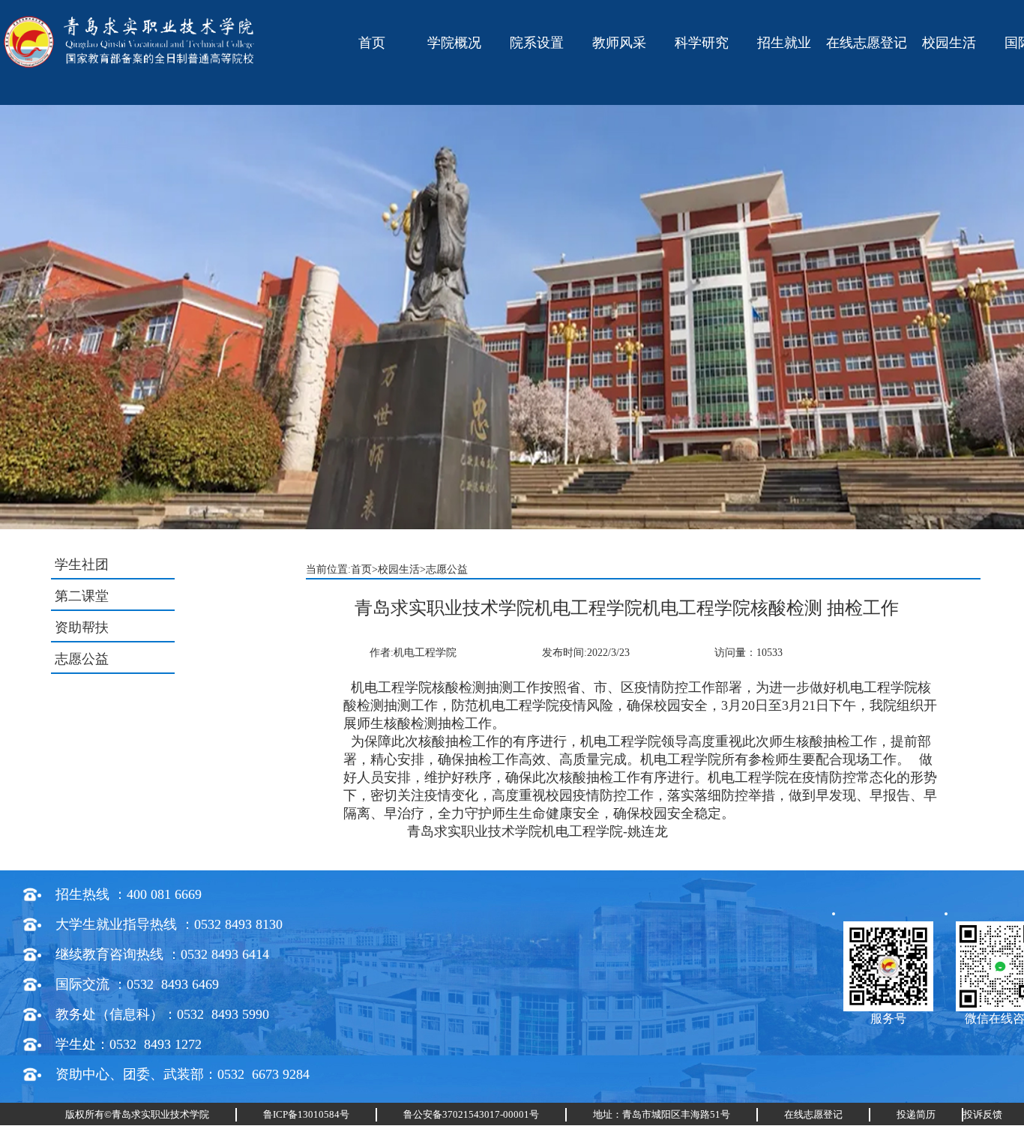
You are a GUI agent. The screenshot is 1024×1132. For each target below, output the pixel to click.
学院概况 (454, 42)
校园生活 (949, 42)
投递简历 (916, 1114)
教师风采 (619, 42)
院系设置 (537, 42)
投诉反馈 (982, 1114)
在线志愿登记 (866, 42)
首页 (371, 42)
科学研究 (702, 42)
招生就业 (784, 42)
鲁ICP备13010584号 (306, 1114)
